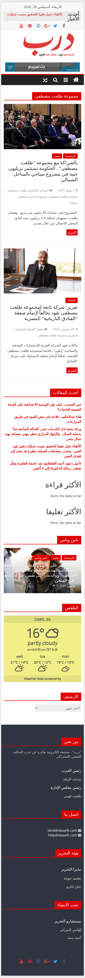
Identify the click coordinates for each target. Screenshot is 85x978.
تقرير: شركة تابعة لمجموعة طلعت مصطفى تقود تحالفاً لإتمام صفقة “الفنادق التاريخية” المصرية (44, 312)
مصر (57, 156)
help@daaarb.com (63, 835)
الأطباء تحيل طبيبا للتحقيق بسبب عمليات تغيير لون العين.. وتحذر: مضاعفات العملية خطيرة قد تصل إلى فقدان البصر (45, 451)
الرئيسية (70, 156)
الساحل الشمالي (38, 190)
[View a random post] (45, 80)
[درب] (76, 80)
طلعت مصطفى (17, 190)
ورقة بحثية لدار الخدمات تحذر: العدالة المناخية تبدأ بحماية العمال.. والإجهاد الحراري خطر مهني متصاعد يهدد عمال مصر (42, 434)
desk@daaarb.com (63, 830)
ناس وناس (41, 558)
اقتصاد (71, 300)
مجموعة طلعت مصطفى (63, 196)
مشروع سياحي (38, 196)
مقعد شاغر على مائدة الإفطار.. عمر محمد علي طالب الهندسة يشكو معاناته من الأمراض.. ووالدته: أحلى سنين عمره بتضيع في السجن (40, 573)
